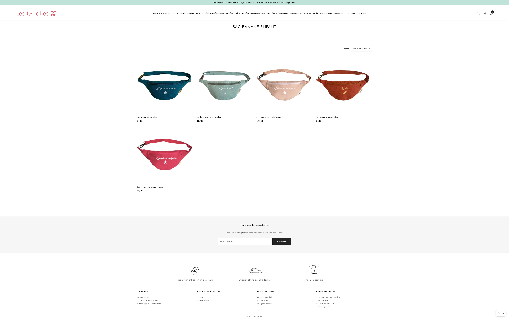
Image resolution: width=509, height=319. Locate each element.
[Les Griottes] (36, 13)
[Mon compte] (484, 13)
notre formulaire (335, 297)
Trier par (345, 48)
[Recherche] (478, 13)
